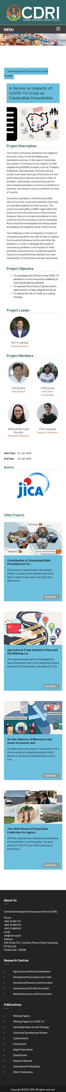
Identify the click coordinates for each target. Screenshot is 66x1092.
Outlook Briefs (20, 1038)
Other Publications (23, 1072)
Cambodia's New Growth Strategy (31, 1027)
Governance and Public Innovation (31, 988)
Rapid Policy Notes (23, 1049)
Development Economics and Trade (32, 977)
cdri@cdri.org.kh (12, 935)
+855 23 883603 (12, 928)
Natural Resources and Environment (32, 994)
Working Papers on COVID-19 (28, 1021)
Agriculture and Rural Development (32, 971)
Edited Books (20, 1055)
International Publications (26, 1066)
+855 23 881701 (12, 921)
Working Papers (21, 1016)
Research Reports (22, 1061)
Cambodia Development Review (30, 1032)
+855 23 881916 (12, 925)
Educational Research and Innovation (33, 982)
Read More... (51, 597)
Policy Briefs (19, 1044)
